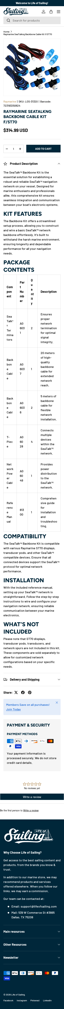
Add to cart (43, 148)
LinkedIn (47, 1000)
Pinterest (35, 1000)
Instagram (22, 1000)
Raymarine (9, 101)
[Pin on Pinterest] (29, 692)
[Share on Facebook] (22, 692)
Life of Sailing (18, 994)
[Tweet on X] (16, 692)
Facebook (8, 1000)
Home (6, 31)
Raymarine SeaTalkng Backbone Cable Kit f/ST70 (27, 34)
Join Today (13, 709)
